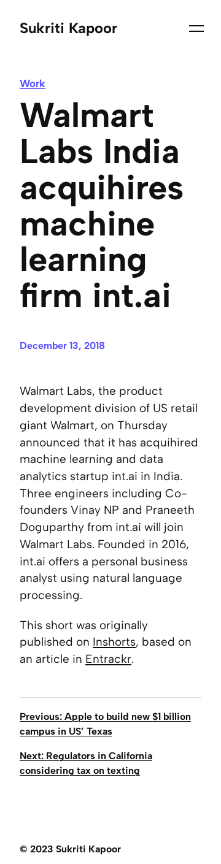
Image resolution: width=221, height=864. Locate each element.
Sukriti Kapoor (68, 28)
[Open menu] (192, 28)
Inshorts (114, 642)
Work (32, 83)
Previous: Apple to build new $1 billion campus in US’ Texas (105, 724)
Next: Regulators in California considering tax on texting (86, 763)
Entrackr (108, 659)
